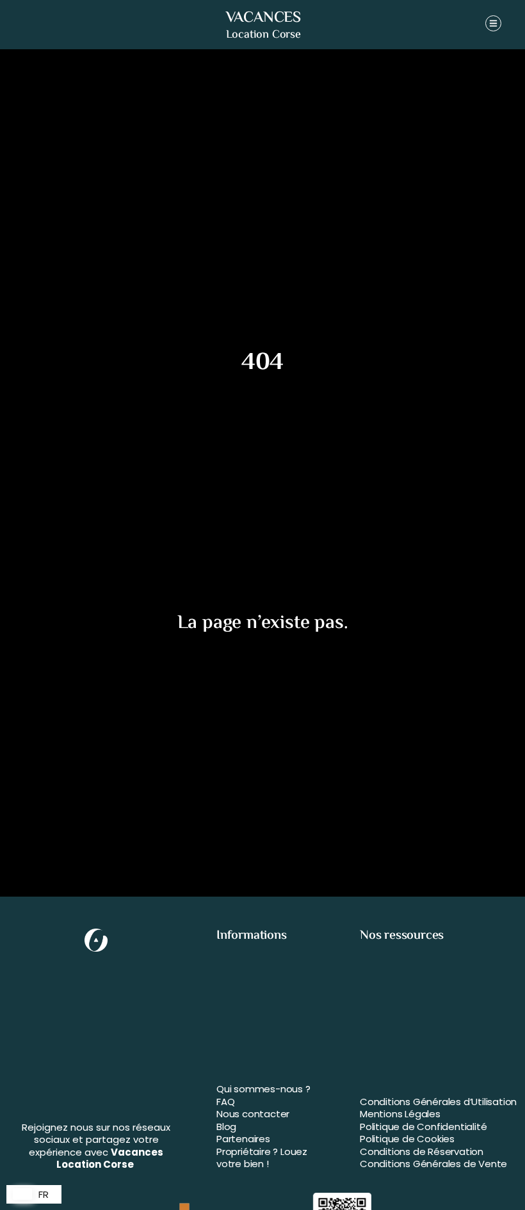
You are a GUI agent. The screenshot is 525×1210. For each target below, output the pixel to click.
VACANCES (263, 18)
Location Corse (263, 35)
